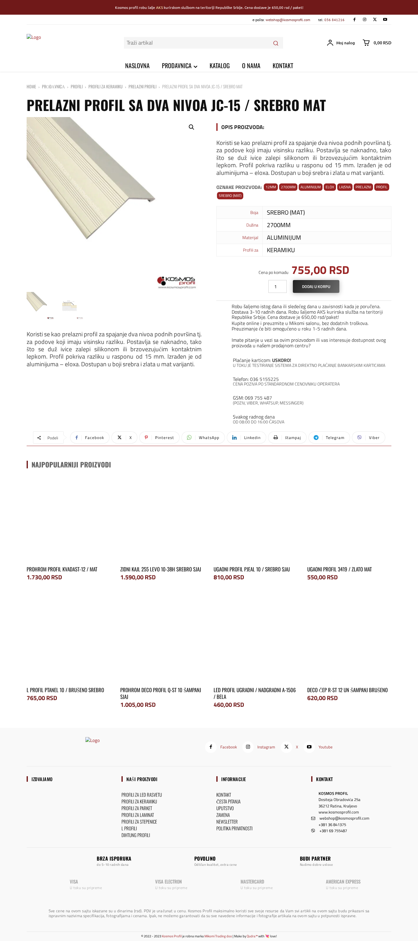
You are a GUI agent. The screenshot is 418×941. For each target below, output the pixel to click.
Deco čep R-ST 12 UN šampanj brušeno (347, 690)
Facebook (228, 747)
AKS (159, 7)
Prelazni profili (142, 86)
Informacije (233, 779)
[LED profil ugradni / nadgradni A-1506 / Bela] (256, 640)
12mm (271, 187)
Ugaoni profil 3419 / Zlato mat (339, 569)
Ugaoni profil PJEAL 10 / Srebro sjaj (252, 569)
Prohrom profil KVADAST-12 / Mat (62, 569)
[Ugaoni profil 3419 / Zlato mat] (349, 520)
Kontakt (324, 779)
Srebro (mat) (230, 195)
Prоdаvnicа (53, 86)
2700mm (288, 187)
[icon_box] (303, 310)
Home (31, 86)
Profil (381, 187)
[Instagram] (364, 19)
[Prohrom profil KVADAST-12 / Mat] (69, 520)
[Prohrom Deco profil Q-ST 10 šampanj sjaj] (162, 640)
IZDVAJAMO (42, 779)
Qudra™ (252, 936)
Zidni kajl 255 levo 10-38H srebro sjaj (160, 569)
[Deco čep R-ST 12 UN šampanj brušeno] (349, 640)
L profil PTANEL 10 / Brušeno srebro (65, 690)
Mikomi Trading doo (218, 936)
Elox (330, 187)
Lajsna (345, 187)
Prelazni (363, 187)
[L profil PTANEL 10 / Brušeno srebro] (69, 640)
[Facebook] (354, 19)
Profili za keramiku (105, 86)
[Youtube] (385, 19)
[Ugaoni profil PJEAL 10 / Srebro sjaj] (256, 520)
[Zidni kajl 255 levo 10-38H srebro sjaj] (162, 520)
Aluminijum (310, 187)
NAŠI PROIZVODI (141, 779)
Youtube (326, 747)
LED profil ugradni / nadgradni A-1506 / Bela (255, 693)
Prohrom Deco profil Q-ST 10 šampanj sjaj (160, 693)
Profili (77, 86)
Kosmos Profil (172, 936)
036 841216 (334, 19)
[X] (374, 19)
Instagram (266, 747)
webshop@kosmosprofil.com (288, 19)
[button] (191, 127)
